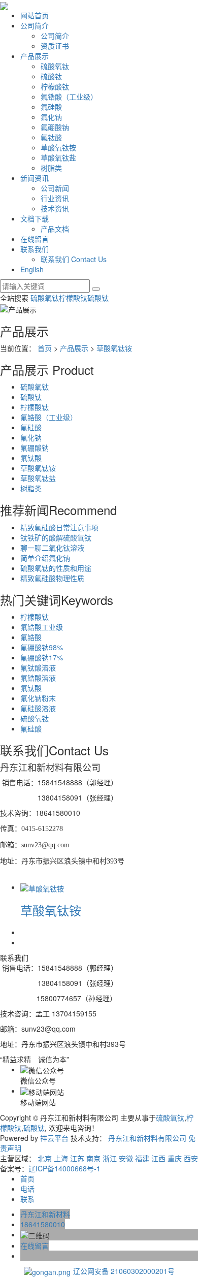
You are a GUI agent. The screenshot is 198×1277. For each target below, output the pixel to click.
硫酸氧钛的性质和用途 (55, 568)
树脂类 (51, 168)
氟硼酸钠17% (41, 657)
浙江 (110, 1158)
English (32, 269)
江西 (158, 1158)
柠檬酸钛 (55, 86)
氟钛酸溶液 (38, 667)
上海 (61, 1158)
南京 (93, 1158)
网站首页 (34, 15)
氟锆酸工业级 (41, 627)
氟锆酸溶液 (38, 678)
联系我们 (34, 249)
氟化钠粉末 (38, 698)
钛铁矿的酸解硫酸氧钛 (55, 537)
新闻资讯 (34, 178)
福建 (142, 1158)
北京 (45, 1158)
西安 (191, 1158)
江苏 (77, 1158)
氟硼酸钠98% (41, 647)
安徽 (126, 1158)
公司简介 (34, 25)
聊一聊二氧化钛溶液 (52, 547)
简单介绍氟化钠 (45, 558)
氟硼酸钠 (55, 127)
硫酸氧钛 (55, 66)
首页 (45, 348)
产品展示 (34, 56)
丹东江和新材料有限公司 (147, 1138)
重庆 (175, 1158)
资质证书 (55, 46)
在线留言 (34, 239)
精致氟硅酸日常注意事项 (59, 527)
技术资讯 (55, 208)
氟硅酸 (51, 107)
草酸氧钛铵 (58, 147)
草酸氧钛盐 (58, 157)
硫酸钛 (51, 76)
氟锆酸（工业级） (69, 96)
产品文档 (55, 229)
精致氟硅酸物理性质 (52, 578)
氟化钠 (51, 117)
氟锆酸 (31, 637)
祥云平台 (54, 1138)
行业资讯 (55, 198)
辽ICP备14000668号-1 (64, 1168)
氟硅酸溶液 (38, 708)
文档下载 (34, 218)
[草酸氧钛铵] (42, 887)
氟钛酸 (51, 137)
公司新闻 (55, 188)
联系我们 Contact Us (74, 259)
